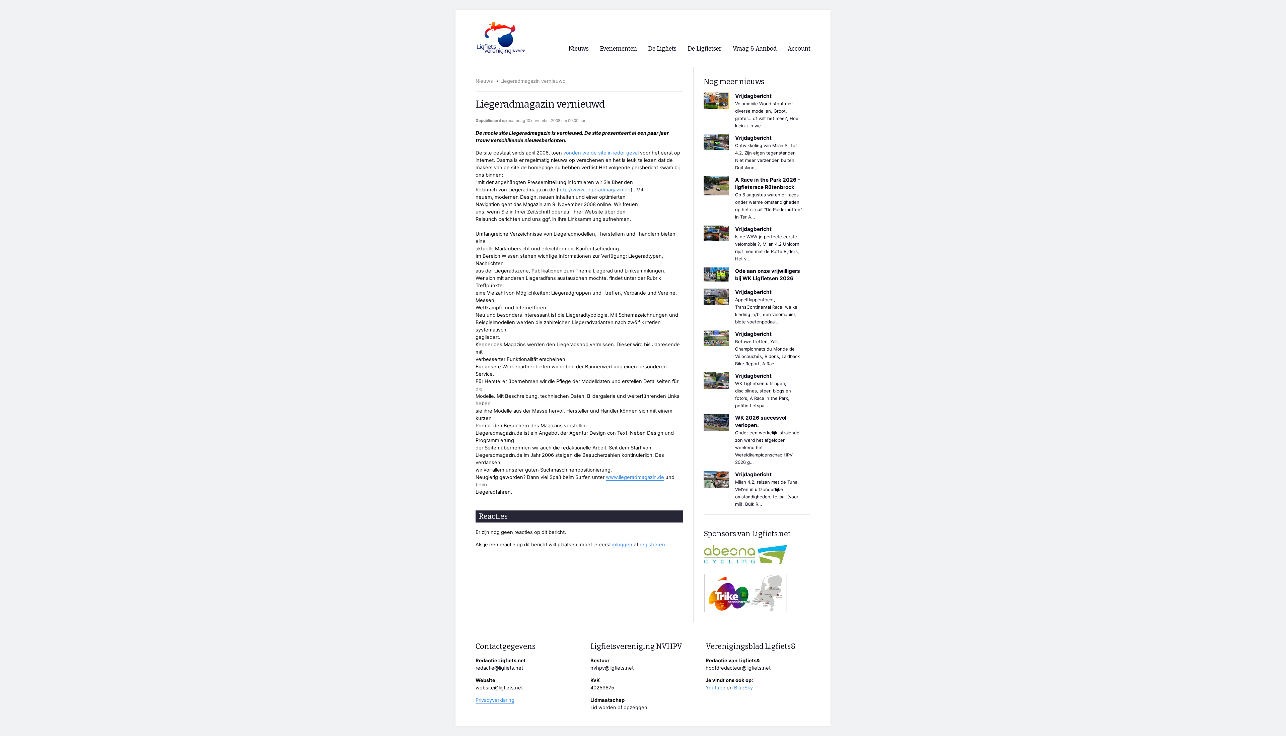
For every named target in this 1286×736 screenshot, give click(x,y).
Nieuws (484, 81)
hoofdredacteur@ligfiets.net (738, 668)
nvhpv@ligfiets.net (612, 668)
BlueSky (743, 688)
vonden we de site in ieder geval (601, 153)
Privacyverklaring (495, 700)
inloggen (622, 545)
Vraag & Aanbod (755, 48)
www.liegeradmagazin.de (635, 477)
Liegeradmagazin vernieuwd (533, 81)
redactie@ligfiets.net (499, 668)
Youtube (715, 688)
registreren (652, 545)
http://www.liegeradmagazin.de (594, 190)
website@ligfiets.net (499, 688)
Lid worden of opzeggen (618, 707)
